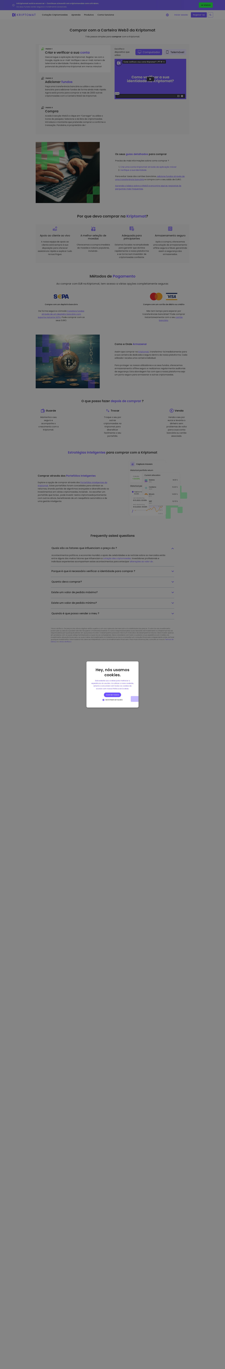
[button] (112, 699)
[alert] (112, 684)
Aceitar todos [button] (112, 695)
